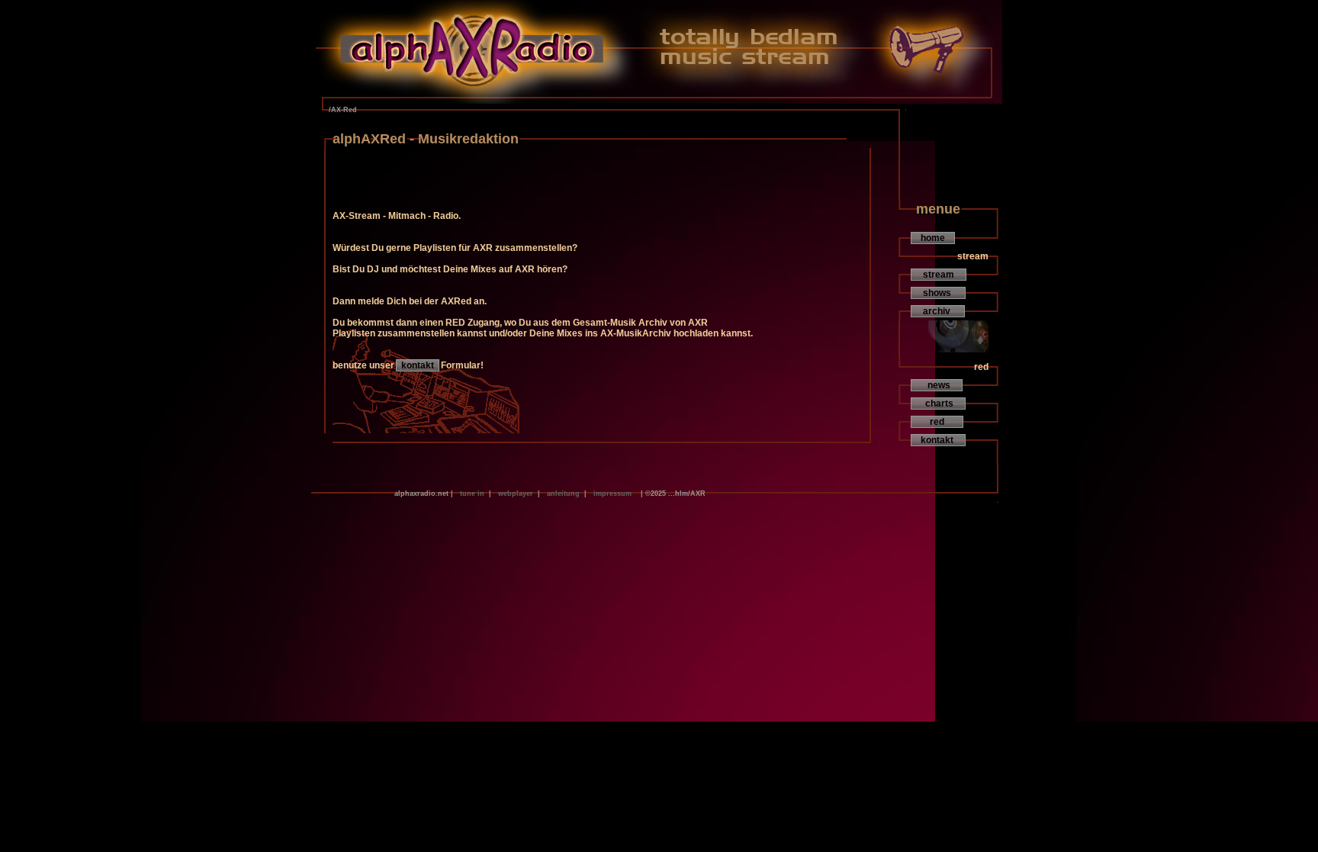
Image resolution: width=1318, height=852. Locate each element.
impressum (612, 493)
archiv (937, 311)
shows (938, 293)
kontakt (418, 365)
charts (938, 403)
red (937, 421)
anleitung (563, 493)
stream (938, 274)
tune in (472, 493)
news (936, 385)
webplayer (515, 493)
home (932, 238)
